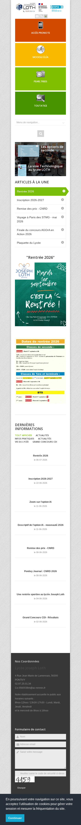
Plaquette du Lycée (29, 242)
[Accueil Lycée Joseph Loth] (40, 12)
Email (37, 16)
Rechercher (40, 133)
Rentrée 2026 (25, 191)
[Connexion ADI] (46, 16)
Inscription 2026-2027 (30, 200)
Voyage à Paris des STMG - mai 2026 (37, 219)
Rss (41, 16)
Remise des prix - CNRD (32, 208)
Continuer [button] (15, 818)
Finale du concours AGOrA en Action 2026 (35, 232)
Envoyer (21, 788)
